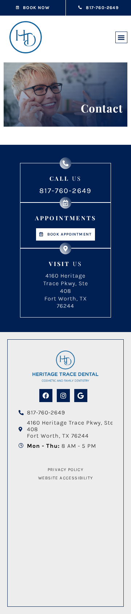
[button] (121, 37)
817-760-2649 (65, 191)
